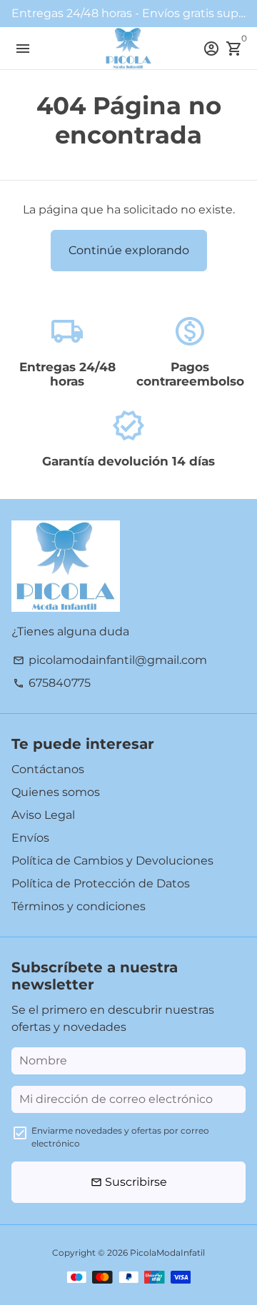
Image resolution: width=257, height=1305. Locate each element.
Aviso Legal (43, 815)
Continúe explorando (129, 250)
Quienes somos (55, 792)
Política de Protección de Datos (100, 883)
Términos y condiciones (78, 906)
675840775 (52, 683)
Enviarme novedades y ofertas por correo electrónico (120, 1137)
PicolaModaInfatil (167, 1252)
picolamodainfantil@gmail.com (110, 660)
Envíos (30, 838)
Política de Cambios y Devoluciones (112, 860)
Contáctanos (47, 769)
